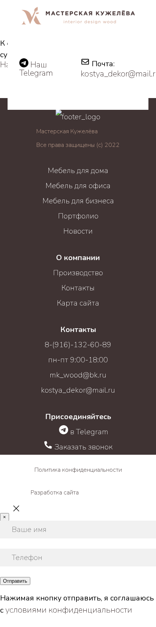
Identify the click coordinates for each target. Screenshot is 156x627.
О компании (78, 258)
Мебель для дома (78, 170)
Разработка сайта (55, 492)
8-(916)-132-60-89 (78, 345)
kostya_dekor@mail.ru (78, 390)
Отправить (15, 581)
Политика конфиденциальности (78, 470)
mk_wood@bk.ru (78, 375)
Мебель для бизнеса (78, 201)
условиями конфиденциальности (67, 610)
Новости (78, 231)
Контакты (78, 288)
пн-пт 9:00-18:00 (78, 360)
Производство (78, 273)
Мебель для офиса (78, 186)
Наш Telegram (36, 69)
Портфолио (78, 216)
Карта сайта (78, 303)
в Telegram (88, 432)
